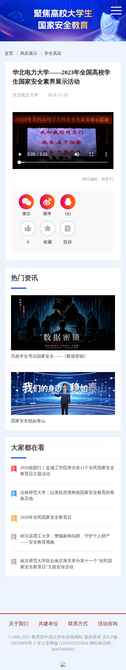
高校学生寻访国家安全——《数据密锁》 (49, 356)
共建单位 (48, 623)
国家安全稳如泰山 (28, 421)
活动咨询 (107, 623)
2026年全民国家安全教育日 (46, 517)
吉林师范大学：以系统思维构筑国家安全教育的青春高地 (67, 495)
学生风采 (52, 53)
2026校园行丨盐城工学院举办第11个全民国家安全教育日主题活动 (67, 470)
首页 (9, 53)
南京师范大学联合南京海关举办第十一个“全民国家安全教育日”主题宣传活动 (66, 564)
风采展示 (28, 53)
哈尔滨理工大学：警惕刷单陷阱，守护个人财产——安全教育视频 (65, 539)
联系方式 (78, 623)
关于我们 (18, 623)
